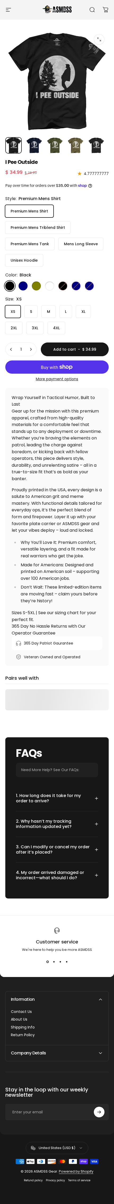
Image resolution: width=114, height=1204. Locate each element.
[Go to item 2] (34, 145)
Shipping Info (23, 1027)
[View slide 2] (54, 962)
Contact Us (21, 1011)
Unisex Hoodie (24, 260)
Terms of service (79, 1180)
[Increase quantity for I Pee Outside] (30, 349)
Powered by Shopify (76, 1171)
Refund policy (33, 1180)
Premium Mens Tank (30, 244)
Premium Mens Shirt (29, 211)
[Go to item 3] (55, 145)
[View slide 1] (47, 962)
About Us (19, 1019)
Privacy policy (55, 1180)
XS (13, 311)
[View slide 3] (60, 962)
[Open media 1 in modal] (99, 39)
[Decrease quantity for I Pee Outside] (11, 349)
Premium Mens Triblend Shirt (38, 227)
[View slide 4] (66, 962)
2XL (14, 328)
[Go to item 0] (13, 145)
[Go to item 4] (75, 145)
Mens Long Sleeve (81, 244)
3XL (35, 328)
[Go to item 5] (96, 145)
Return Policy (23, 1035)
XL (83, 311)
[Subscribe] (99, 1112)
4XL (56, 328)
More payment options (57, 379)
